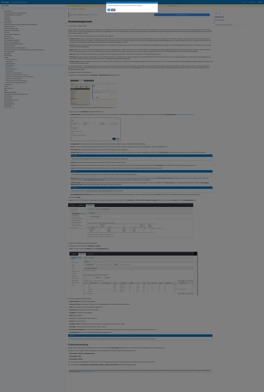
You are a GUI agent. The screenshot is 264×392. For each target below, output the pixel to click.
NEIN (113, 10)
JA (108, 10)
